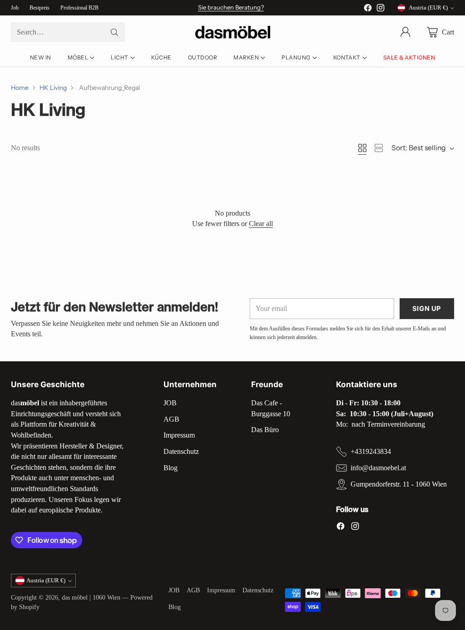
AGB (171, 419)
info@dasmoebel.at (378, 468)
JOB (170, 403)
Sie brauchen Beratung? (231, 7)
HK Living (53, 87)
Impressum (179, 435)
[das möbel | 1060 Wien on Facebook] (367, 9)
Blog (170, 468)
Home (20, 87)
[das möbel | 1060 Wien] (232, 32)
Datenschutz (181, 451)
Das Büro (265, 429)
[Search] (114, 32)
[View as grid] (362, 148)
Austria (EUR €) (428, 7)
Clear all (261, 223)
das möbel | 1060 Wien (91, 597)
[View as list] (378, 148)
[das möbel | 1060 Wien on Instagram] (380, 9)
